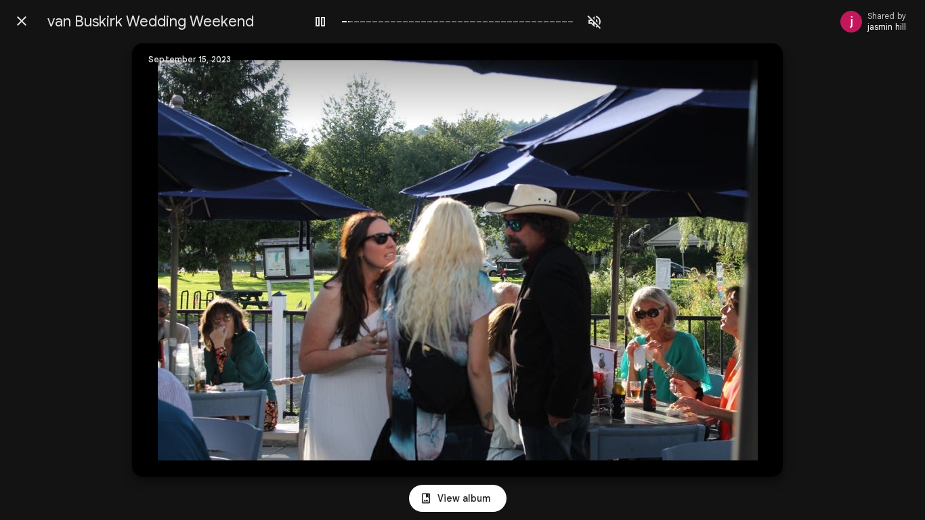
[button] (170, 260)
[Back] (21, 21)
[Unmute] (594, 21)
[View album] (458, 498)
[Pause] (320, 21)
